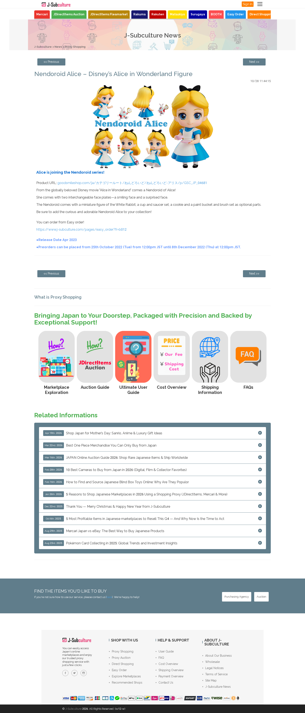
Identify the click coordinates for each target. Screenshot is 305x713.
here (109, 597)
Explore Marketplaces (126, 676)
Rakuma (139, 14)
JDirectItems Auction (69, 14)
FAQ (161, 657)
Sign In (248, 4)
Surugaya (198, 14)
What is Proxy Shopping (58, 297)
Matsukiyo (177, 14)
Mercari (42, 14)
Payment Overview (171, 676)
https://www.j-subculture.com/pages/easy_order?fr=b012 (81, 229)
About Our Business (218, 655)
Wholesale (212, 661)
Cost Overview (168, 664)
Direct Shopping (261, 14)
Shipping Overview (171, 670)
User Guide (166, 651)
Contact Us (166, 682)
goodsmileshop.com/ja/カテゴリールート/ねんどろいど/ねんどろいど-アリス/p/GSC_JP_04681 (132, 183)
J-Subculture (43, 46)
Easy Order (235, 14)
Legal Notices (214, 668)
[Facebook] (65, 673)
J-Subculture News (218, 686)
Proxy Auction (121, 657)
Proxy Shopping (75, 46)
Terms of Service (216, 674)
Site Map (211, 680)
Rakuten (157, 14)
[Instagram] (84, 673)
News (58, 46)
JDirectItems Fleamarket (109, 14)
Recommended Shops (127, 682)
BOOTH (216, 14)
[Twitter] (74, 673)
